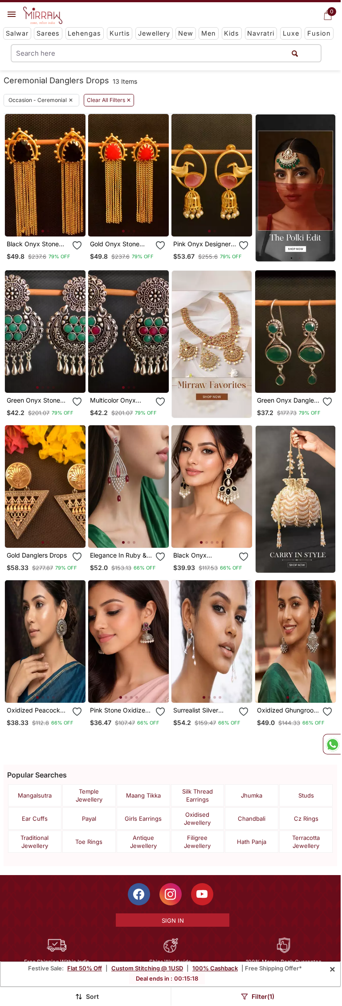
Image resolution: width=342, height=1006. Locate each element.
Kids (231, 33)
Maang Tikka (143, 795)
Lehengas (84, 33)
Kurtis (120, 33)
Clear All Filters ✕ (109, 100)
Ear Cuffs (35, 818)
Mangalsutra (35, 795)
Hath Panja (251, 841)
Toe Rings (88, 841)
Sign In (173, 920)
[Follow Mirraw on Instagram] (170, 894)
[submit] (295, 53)
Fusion (319, 33)
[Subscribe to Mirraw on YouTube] (202, 894)
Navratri (260, 33)
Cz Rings (306, 818)
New (185, 33)
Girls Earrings (143, 818)
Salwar (17, 33)
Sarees (48, 33)
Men (208, 33)
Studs (306, 795)
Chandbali (251, 818)
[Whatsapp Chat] (332, 744)
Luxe (291, 33)
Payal (89, 818)
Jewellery (154, 33)
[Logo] (42, 15)
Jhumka (251, 795)
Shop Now (52, 222)
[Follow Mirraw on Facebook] (139, 894)
